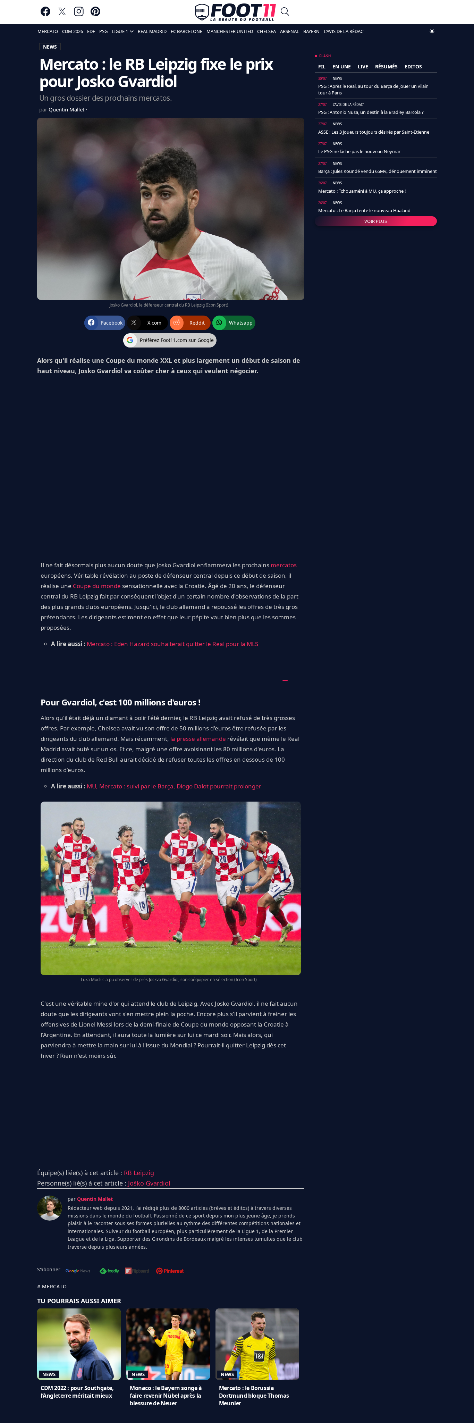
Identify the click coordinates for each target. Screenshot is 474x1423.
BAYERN (311, 31)
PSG (103, 31)
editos (413, 66)
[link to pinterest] (95, 15)
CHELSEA (266, 31)
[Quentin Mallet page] (49, 1208)
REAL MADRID (152, 31)
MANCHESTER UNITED (229, 31)
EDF (91, 31)
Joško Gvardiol (149, 1183)
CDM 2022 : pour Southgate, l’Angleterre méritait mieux (77, 1391)
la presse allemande (198, 739)
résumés (386, 66)
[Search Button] (284, 12)
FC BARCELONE (186, 31)
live (363, 66)
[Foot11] (235, 12)
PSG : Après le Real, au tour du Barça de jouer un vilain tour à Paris (373, 89)
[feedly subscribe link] (109, 1271)
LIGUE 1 (120, 31)
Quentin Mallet (67, 109)
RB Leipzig (139, 1173)
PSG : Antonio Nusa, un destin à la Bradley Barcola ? (371, 112)
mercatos (284, 565)
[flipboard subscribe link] (137, 1272)
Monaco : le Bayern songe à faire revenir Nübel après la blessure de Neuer (166, 1395)
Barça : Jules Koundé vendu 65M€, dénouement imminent (377, 171)
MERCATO (47, 31)
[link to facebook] (45, 15)
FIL (321, 66)
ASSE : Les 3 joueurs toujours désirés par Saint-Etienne (373, 132)
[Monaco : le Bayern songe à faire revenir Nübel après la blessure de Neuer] (168, 1344)
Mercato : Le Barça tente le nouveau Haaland (364, 210)
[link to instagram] (79, 15)
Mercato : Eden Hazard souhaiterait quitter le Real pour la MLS (172, 644)
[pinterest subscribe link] (169, 1272)
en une (341, 66)
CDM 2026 (72, 31)
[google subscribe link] (78, 1271)
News (49, 1374)
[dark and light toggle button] (432, 31)
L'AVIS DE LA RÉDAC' (344, 31)
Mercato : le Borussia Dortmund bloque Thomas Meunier (254, 1395)
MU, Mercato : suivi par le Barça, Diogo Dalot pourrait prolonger (174, 786)
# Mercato (52, 1286)
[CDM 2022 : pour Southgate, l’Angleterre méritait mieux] (79, 1344)
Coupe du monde (97, 586)
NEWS (50, 46)
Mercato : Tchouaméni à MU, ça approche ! (362, 191)
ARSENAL (289, 31)
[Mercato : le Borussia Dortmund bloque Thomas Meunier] (257, 1344)
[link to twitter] (62, 15)
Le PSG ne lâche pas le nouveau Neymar (359, 151)
